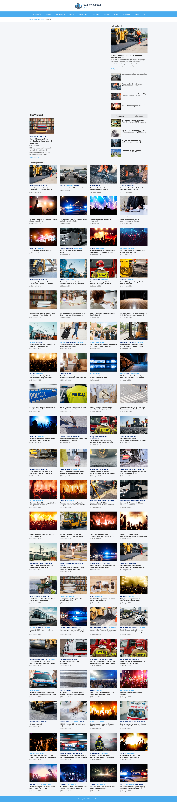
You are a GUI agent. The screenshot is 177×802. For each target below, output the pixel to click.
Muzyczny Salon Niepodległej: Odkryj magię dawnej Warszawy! (43, 504)
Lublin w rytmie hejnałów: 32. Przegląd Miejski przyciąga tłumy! (102, 535)
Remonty (44, 185)
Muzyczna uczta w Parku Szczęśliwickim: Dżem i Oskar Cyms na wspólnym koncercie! (133, 536)
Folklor (32, 373)
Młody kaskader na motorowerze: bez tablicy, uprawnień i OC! (103, 377)
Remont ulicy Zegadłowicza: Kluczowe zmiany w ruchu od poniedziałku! (132, 85)
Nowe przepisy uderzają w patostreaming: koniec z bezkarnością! (129, 221)
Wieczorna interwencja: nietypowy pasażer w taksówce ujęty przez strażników (132, 788)
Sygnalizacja (136, 405)
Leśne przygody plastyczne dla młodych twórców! (71, 599)
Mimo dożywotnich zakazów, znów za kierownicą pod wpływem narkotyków (73, 756)
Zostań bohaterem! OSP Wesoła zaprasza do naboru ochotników (101, 441)
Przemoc (68, 627)
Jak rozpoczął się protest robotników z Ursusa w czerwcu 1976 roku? (103, 345)
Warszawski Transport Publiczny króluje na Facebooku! (132, 504)
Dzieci (134, 721)
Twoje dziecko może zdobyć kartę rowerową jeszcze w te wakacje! (132, 631)
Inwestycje (93, 405)
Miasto (48, 14)
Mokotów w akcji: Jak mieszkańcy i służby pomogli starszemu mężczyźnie (72, 569)
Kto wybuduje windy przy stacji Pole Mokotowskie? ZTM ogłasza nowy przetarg (133, 122)
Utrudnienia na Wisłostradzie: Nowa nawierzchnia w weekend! (42, 599)
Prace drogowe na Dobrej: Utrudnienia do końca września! (41, 189)
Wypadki (76, 185)
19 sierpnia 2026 (36, 507)
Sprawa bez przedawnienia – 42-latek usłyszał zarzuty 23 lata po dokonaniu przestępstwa (133, 132)
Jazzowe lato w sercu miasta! (40, 250)
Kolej (111, 659)
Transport (130, 185)
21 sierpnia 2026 (36, 349)
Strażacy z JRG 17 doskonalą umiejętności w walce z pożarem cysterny (101, 757)
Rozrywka (95, 14)
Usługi (106, 14)
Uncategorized (95, 373)
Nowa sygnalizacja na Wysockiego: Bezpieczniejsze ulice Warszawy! (132, 408)
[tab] (120, 116)
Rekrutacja (94, 436)
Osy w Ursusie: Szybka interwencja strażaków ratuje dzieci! (132, 662)
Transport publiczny (127, 342)
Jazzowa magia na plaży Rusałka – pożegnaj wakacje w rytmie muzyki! (72, 504)
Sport (116, 14)
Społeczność (103, 436)
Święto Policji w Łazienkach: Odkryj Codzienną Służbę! (42, 408)
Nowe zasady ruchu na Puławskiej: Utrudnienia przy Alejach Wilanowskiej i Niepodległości (134, 95)
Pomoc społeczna (77, 563)
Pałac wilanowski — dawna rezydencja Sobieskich (131, 151)
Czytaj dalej (33, 157)
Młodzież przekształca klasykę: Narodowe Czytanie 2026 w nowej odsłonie (132, 377)
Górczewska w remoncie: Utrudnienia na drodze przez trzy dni (73, 439)
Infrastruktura (35, 185)
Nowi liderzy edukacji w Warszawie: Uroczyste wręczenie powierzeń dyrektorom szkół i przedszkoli (72, 473)
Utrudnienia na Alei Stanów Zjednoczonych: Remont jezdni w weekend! (102, 504)
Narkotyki (63, 753)
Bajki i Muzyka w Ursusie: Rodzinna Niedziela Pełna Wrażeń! (102, 787)
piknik (92, 690)
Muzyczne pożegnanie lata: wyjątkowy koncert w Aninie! (130, 599)
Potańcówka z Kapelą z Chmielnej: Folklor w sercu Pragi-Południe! (42, 377)
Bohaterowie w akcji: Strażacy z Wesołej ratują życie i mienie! (101, 283)
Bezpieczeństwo (125, 217)
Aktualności (37, 14)
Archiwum (126, 14)
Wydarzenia (69, 185)
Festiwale (33, 784)
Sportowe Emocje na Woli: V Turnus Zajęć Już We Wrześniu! (102, 599)
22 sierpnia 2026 (36, 286)
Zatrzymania (70, 217)
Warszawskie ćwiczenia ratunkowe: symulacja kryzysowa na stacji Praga (43, 693)
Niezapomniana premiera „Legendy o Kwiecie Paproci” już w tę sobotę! (133, 314)
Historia (32, 342)
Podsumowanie (125, 500)
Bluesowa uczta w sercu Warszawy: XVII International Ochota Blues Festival (102, 726)
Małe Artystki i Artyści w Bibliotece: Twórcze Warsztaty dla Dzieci (42, 314)
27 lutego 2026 (35, 145)
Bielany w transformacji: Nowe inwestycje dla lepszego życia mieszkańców (101, 409)
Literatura (43, 136)
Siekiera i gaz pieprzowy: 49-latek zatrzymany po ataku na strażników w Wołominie (73, 631)
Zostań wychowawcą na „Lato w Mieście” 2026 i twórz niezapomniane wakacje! (73, 377)
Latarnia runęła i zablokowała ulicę (134, 74)
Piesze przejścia (125, 405)
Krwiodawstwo (64, 721)
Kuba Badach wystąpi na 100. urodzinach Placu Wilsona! (130, 756)
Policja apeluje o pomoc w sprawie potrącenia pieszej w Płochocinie (72, 693)
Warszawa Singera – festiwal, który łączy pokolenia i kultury (42, 787)
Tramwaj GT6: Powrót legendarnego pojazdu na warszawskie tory (42, 345)
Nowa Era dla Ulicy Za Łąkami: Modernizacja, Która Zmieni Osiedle (42, 662)
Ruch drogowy (131, 436)
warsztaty (93, 311)
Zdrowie (71, 14)
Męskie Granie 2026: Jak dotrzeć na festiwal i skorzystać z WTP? (42, 439)
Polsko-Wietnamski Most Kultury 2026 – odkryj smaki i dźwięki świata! (43, 756)
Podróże (62, 248)
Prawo (141, 217)
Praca (69, 373)
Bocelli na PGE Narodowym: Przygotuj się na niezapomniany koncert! (73, 787)
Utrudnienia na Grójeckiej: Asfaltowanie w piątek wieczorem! (102, 472)
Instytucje (83, 14)
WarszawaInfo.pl (94, 799)
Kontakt (137, 14)
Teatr (128, 373)
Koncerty (33, 248)
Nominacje (70, 311)
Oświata (77, 311)
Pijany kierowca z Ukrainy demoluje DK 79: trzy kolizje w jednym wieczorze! (102, 567)
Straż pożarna (95, 279)
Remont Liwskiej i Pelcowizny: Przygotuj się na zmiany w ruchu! (71, 535)
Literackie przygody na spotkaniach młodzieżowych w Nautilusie (41, 141)
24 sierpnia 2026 (36, 192)
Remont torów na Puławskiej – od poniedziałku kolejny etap (41, 566)
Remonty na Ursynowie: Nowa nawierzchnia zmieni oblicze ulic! (41, 283)
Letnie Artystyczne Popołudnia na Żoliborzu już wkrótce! (132, 251)
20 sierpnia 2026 (127, 411)
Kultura (32, 217)
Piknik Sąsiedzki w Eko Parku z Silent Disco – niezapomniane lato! (103, 693)
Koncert (93, 248)
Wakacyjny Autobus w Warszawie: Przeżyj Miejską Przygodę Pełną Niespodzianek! (132, 346)
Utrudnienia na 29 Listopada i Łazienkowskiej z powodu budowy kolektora (132, 567)
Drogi (92, 185)
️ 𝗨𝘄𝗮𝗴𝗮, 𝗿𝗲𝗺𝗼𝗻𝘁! (36, 724)
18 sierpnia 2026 (126, 603)
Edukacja (63, 311)
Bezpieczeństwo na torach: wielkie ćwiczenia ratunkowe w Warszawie (102, 662)
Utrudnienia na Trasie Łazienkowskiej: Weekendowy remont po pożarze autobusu (133, 440)
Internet (135, 217)
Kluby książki (34, 136)
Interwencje (136, 659)
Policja (62, 185)
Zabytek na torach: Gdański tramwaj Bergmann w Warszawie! (73, 345)
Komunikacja (70, 342)
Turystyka (59, 14)
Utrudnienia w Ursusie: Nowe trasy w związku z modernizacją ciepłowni (103, 631)
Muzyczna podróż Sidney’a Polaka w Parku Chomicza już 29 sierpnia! (102, 251)
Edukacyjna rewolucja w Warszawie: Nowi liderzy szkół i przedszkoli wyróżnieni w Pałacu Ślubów (72, 315)
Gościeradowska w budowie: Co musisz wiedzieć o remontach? (41, 472)
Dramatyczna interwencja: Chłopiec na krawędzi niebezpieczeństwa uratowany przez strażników (133, 726)
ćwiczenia (105, 659)
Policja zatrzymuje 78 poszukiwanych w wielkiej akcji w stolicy (73, 220)
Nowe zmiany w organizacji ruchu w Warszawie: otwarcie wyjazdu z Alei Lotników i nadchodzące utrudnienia (73, 283)
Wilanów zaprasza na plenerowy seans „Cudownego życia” (133, 105)
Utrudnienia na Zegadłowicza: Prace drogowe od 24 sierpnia (133, 472)
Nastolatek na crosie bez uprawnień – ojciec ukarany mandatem (73, 408)
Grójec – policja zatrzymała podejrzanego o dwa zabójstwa (133, 141)
